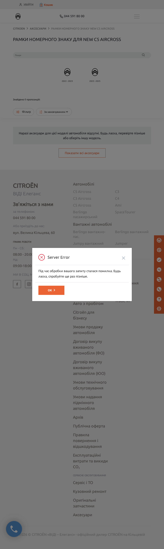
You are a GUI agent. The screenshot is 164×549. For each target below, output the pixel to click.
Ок (50, 290)
